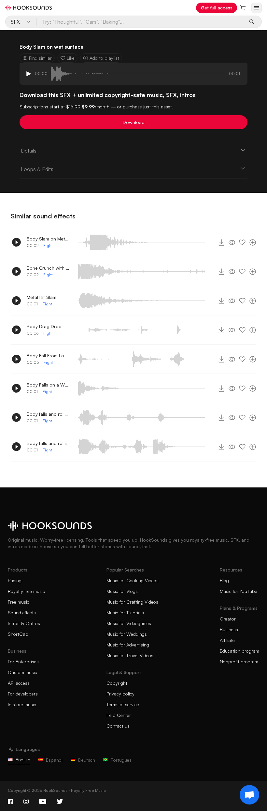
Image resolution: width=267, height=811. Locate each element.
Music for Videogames (128, 623)
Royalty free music (26, 591)
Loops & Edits (37, 169)
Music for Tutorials (125, 612)
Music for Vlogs (122, 591)
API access (19, 683)
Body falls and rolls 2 (48, 414)
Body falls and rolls (47, 443)
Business (229, 629)
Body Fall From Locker (48, 355)
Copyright (116, 683)
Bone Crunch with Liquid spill (48, 268)
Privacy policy (120, 693)
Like (71, 58)
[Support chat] (249, 795)
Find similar (40, 58)
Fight (47, 245)
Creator (228, 618)
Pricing (14, 580)
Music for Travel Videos (129, 655)
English (23, 759)
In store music (22, 704)
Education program (239, 651)
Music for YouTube (238, 591)
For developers (23, 693)
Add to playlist (104, 58)
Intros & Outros (24, 623)
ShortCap (18, 634)
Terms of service (122, 704)
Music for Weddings (126, 634)
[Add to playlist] (252, 242)
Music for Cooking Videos (132, 580)
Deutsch (86, 760)
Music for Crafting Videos (132, 602)
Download (134, 122)
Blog (224, 580)
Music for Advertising (127, 644)
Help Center (118, 715)
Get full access (216, 7)
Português (121, 760)
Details (28, 150)
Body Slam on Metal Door (48, 238)
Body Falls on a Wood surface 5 (48, 384)
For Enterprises (23, 661)
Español (54, 760)
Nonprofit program (239, 661)
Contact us (118, 726)
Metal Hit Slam (41, 297)
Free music (18, 602)
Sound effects (22, 612)
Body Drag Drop (44, 326)
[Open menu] (256, 8)
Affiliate (227, 640)
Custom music (22, 672)
